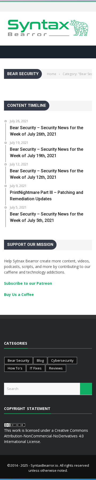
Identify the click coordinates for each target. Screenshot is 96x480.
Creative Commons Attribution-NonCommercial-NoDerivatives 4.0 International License (46, 436)
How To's (15, 368)
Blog (40, 360)
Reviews (56, 368)
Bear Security (18, 360)
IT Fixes (36, 368)
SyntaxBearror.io (44, 465)
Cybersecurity (62, 360)
